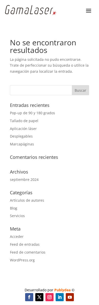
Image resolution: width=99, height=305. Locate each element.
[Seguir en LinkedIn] (60, 297)
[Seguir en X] (39, 297)
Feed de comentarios (27, 252)
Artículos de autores (27, 200)
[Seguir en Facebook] (29, 297)
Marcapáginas (22, 144)
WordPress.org (22, 260)
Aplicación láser (23, 128)
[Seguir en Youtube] (70, 297)
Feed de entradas (25, 244)
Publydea (62, 290)
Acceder (17, 236)
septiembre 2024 (24, 179)
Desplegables (21, 136)
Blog (13, 208)
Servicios (17, 215)
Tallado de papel (24, 120)
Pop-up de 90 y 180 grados (32, 112)
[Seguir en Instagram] (49, 297)
